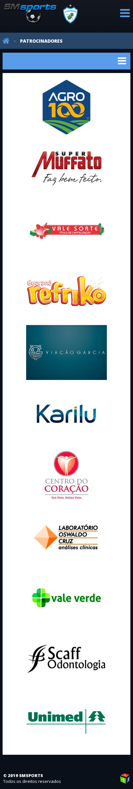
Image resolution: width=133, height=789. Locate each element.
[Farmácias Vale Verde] (66, 598)
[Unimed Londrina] (66, 720)
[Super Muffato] (66, 168)
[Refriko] (66, 291)
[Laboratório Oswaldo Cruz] (66, 536)
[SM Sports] (41, 20)
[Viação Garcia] (66, 352)
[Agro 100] (66, 106)
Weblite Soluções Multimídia (125, 778)
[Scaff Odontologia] (66, 659)
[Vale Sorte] (66, 229)
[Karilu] (66, 413)
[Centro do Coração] (66, 475)
